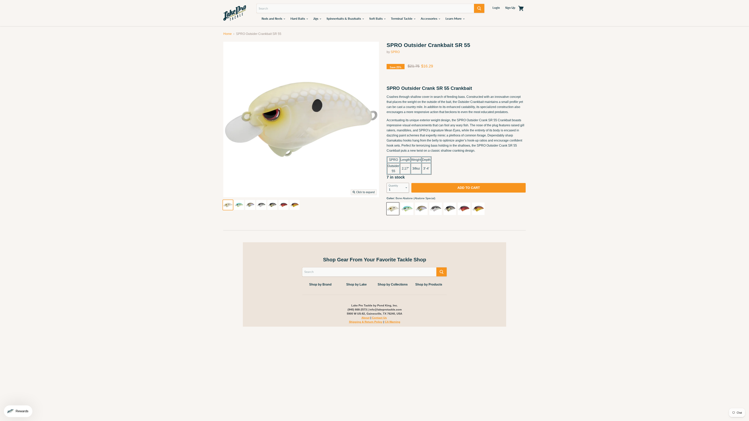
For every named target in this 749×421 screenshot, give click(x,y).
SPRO (395, 52)
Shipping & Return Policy (365, 321)
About (365, 317)
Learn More (453, 18)
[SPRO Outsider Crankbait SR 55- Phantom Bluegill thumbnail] (272, 205)
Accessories (429, 18)
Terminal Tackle (402, 18)
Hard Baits (298, 18)
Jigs (316, 18)
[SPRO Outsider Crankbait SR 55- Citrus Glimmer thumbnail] (239, 205)
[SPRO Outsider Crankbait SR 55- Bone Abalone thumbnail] (228, 205)
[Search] (479, 8)
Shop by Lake (356, 284)
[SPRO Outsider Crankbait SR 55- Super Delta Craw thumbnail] (283, 205)
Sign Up (510, 7)
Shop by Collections (393, 284)
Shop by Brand (320, 284)
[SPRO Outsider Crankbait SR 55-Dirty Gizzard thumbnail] (250, 205)
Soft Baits (376, 18)
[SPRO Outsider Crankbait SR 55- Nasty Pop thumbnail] (261, 205)
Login (496, 7)
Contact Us (379, 317)
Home (227, 33)
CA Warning (392, 321)
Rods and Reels (272, 18)
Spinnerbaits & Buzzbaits (344, 18)
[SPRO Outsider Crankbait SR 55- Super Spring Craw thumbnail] (295, 205)
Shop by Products (428, 284)
